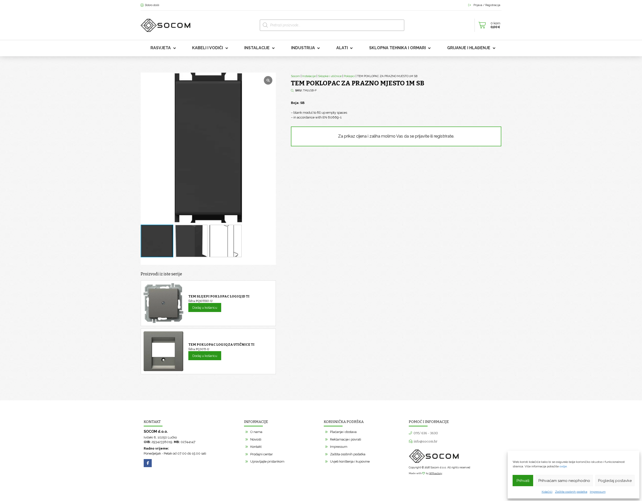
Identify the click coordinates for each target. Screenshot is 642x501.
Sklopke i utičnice (330, 76)
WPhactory (435, 473)
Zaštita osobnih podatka (571, 491)
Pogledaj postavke (615, 480)
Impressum (598, 491)
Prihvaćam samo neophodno (564, 480)
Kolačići (547, 491)
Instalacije (309, 76)
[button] (488, 25)
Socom (295, 76)
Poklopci (349, 76)
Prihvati (523, 480)
